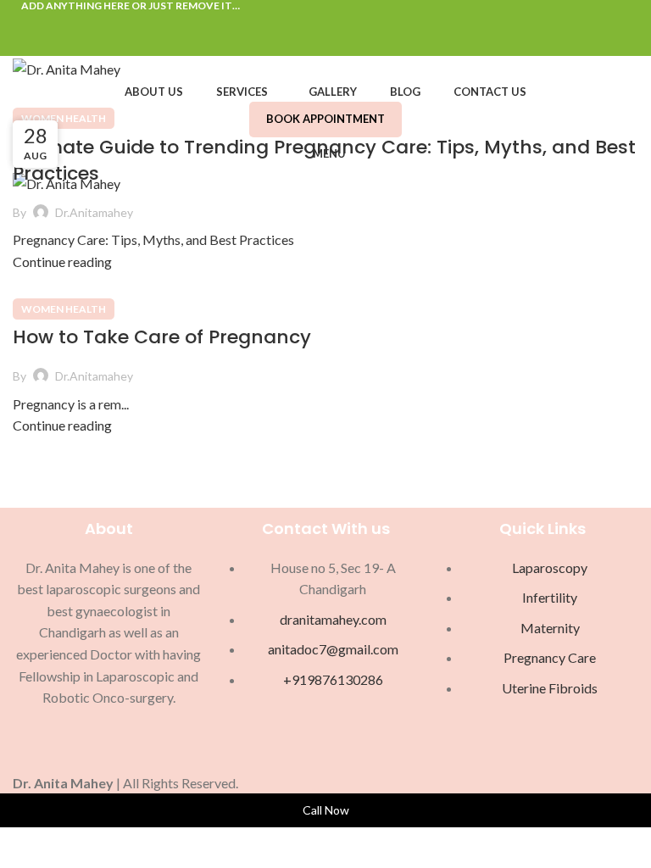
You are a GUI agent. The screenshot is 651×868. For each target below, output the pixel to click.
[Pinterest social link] (326, 23)
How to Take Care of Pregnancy (162, 337)
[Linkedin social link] (345, 23)
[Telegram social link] (365, 23)
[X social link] (306, 23)
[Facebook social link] (287, 23)
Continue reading (62, 261)
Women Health (63, 118)
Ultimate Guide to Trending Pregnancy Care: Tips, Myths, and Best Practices (324, 160)
